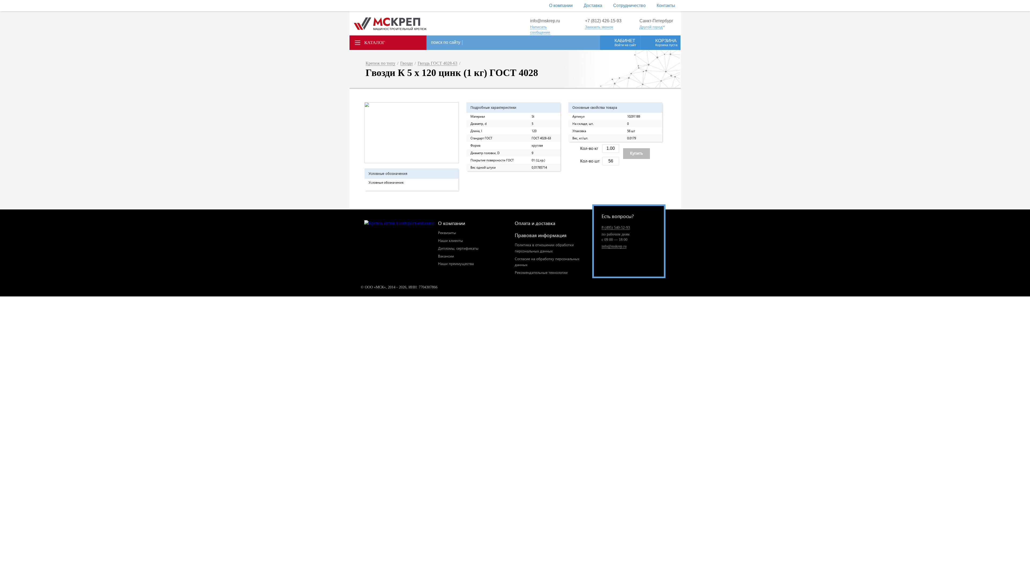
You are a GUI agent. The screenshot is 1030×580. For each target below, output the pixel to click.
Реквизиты (447, 232)
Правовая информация (540, 235)
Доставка (593, 5)
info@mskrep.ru (545, 21)
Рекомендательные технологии (541, 272)
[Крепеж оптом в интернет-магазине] (399, 223)
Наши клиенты (450, 240)
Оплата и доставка (535, 223)
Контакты (666, 5)
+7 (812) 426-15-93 (603, 21)
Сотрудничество (629, 5)
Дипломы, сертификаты (458, 248)
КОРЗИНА (666, 42)
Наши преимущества (456, 263)
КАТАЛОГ (374, 42)
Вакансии (446, 256)
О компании (561, 5)
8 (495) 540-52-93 (616, 228)
